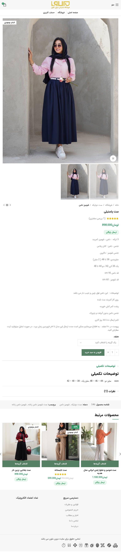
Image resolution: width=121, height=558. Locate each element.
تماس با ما (73, 520)
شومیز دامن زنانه (19, 404)
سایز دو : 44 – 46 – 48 (100, 381)
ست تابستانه (61, 470)
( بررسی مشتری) (97, 218)
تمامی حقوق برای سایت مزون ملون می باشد (60, 539)
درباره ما (74, 526)
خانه (117, 205)
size (116, 337)
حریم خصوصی (71, 510)
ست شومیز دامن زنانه (37, 404)
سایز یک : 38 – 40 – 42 (78, 381)
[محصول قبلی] (10, 205)
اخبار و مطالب (72, 515)
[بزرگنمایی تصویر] (113, 158)
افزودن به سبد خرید (93, 352)
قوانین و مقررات (71, 504)
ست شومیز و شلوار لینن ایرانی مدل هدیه (100, 471)
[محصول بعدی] (4, 205)
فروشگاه (108, 205)
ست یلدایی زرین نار (21, 470)
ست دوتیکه (97, 205)
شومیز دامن (84, 205)
